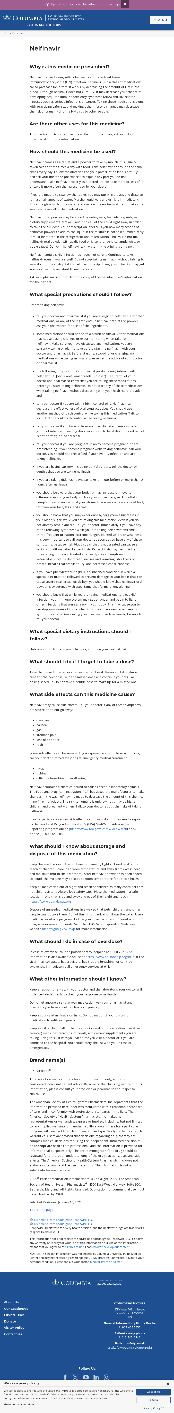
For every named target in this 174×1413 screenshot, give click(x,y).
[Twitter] (75, 1378)
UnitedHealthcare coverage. (101, 4)
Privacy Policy (151, 1408)
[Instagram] (106, 1378)
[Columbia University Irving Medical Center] (71, 1282)
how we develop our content (111, 1247)
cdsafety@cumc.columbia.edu (131, 1347)
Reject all (153, 1399)
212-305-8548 (131, 1337)
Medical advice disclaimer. (106, 1262)
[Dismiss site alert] (125, 4)
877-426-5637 (131, 1327)
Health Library (15, 33)
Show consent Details (18, 1404)
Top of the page (41, 1210)
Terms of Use (75, 1247)
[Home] (43, 20)
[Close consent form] (168, 1384)
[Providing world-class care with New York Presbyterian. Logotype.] (109, 1282)
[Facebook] (65, 1378)
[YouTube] (86, 1378)
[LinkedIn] (96, 1378)
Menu (162, 20)
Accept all (153, 1392)
